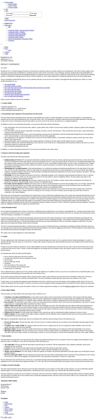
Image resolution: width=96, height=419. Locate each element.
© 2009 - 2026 (6, 417)
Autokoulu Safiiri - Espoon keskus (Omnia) (21, 30)
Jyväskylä (11, 40)
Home (6, 47)
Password (9, 15)
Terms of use (8, 410)
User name (9, 13)
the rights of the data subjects (13, 93)
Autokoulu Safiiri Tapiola (15, 37)
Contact (6, 52)
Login (6, 9)
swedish (14, 7)
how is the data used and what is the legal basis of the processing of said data (27, 87)
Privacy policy (8, 409)
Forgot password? (9, 20)
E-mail (3, 393)
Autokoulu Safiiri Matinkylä (16, 35)
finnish (14, 4)
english (11, 2)
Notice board (8, 404)
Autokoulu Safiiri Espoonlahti (17, 34)
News (6, 48)
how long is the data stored (12, 89)
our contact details (9, 84)
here (91, 330)
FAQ (9, 50)
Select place (8, 25)
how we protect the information (13, 96)
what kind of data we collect (12, 86)
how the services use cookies (13, 91)
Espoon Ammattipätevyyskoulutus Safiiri (20, 39)
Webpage (3, 391)
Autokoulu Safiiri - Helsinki (16, 32)
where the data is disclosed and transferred (16, 94)
